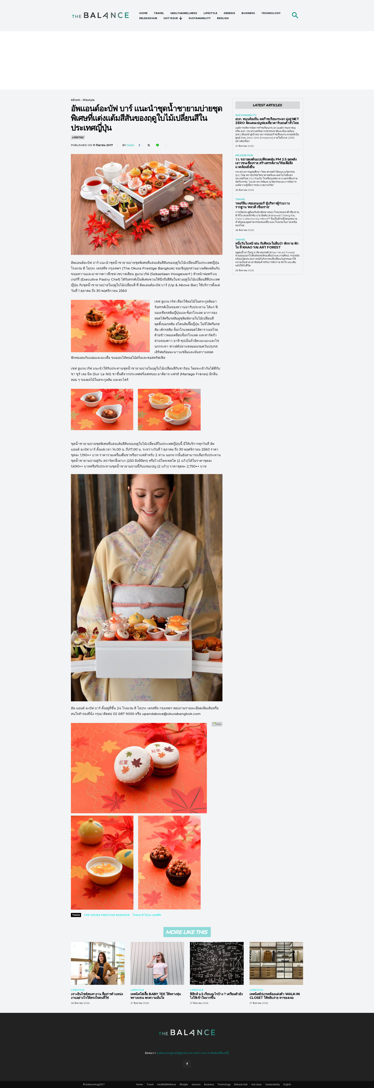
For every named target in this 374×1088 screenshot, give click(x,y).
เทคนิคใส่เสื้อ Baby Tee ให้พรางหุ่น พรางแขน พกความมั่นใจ (156, 996)
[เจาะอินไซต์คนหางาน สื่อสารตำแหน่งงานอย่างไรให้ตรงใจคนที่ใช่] (98, 963)
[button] (295, 15)
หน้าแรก (75, 99)
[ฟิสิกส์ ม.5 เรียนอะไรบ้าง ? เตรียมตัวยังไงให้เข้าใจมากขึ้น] (217, 963)
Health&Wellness (166, 1084)
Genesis (196, 1084)
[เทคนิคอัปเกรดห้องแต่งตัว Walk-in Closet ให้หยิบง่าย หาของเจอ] (276, 963)
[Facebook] (139, 145)
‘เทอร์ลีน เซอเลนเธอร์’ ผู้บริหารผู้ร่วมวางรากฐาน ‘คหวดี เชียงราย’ (262, 205)
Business (209, 1084)
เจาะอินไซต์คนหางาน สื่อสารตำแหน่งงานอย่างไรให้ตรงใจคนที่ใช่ (97, 996)
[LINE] (157, 145)
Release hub (244, 155)
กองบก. (131, 145)
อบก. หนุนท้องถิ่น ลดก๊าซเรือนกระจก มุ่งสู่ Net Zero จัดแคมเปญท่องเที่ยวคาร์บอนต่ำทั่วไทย (267, 121)
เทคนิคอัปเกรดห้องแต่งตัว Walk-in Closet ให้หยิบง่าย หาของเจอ (275, 996)
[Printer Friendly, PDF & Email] (217, 726)
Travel (240, 199)
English (287, 1084)
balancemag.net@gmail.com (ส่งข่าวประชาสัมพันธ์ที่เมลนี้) (193, 1053)
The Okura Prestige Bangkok (107, 914)
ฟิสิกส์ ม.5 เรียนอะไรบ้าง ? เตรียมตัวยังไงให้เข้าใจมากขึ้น (216, 996)
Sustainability (246, 115)
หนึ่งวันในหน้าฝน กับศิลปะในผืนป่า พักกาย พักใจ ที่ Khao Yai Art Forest (266, 245)
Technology (224, 1084)
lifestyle (88, 99)
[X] (148, 145)
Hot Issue (256, 1084)
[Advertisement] (187, 60)
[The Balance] (104, 15)
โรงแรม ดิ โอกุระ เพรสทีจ (147, 914)
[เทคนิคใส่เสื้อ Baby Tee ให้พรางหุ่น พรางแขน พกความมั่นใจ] (157, 963)
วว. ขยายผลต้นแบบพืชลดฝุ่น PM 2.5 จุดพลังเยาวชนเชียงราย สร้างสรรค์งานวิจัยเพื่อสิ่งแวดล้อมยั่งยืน (265, 163)
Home (139, 1084)
